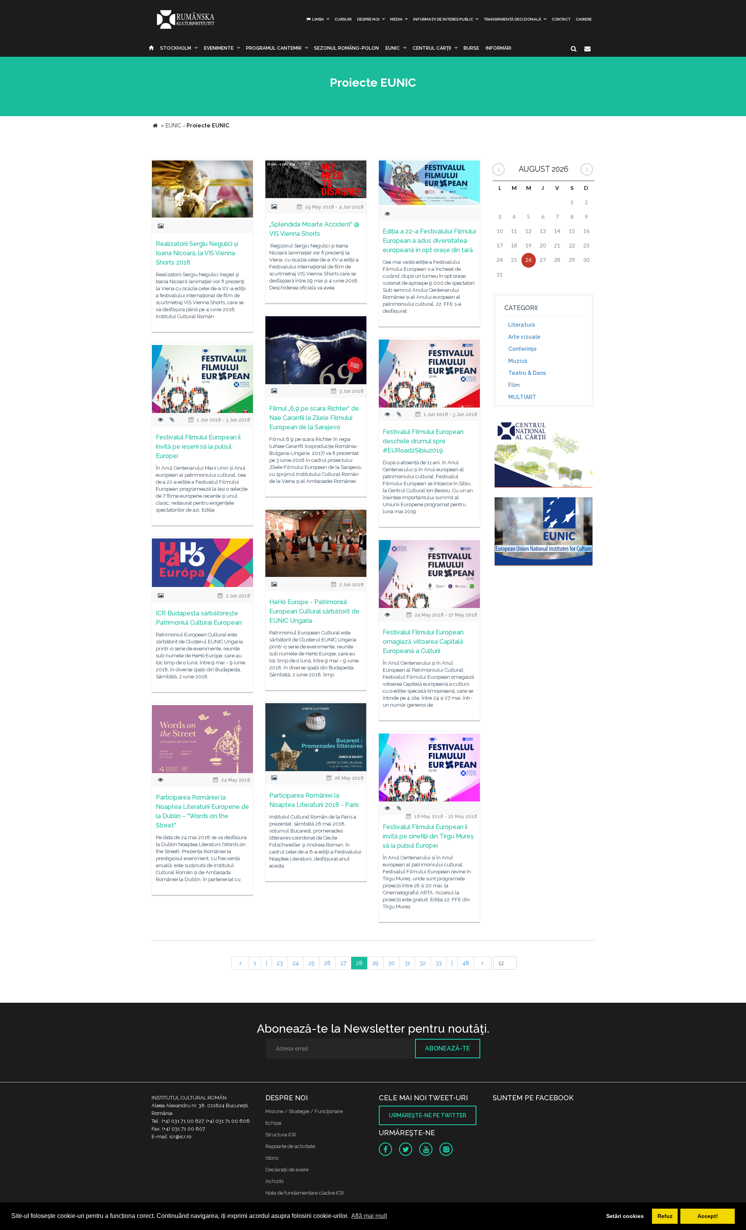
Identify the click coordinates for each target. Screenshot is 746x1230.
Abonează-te (447, 1048)
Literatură (521, 325)
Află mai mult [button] (369, 1216)
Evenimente (219, 48)
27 (343, 963)
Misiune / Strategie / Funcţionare (304, 1111)
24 (296, 963)
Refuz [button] (665, 1216)
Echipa (273, 1123)
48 (465, 963)
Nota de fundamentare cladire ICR (304, 1193)
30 (391, 963)
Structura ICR (280, 1135)
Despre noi (368, 19)
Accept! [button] (707, 1216)
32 (423, 963)
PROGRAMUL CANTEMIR (274, 48)
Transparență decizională (512, 19)
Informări (498, 48)
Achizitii (274, 1181)
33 (439, 963)
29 (375, 963)
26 (327, 963)
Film (513, 385)
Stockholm (175, 48)
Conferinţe (522, 349)
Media (396, 19)
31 (407, 963)
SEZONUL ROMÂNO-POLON (346, 48)
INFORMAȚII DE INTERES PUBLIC (443, 19)
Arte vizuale (524, 337)
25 (311, 963)
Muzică (517, 361)
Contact (561, 19)
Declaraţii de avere (287, 1170)
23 (280, 963)
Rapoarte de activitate (290, 1146)
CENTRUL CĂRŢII (432, 48)
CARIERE (584, 19)
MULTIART (522, 397)
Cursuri (343, 19)
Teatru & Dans (527, 373)
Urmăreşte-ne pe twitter (427, 1115)
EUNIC (392, 48)
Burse (471, 48)
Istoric (272, 1158)
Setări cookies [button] (625, 1216)
